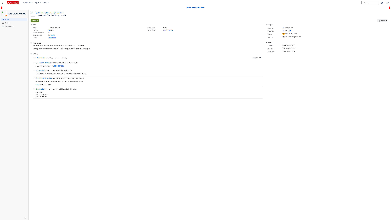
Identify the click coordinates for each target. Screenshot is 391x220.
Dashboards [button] (27, 3)
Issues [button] (45, 3)
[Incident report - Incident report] (49, 27)
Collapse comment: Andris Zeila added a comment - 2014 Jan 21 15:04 (34, 70)
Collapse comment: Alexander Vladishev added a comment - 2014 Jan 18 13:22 (34, 62)
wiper (37, 84)
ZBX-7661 (60, 13)
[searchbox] (370, 2)
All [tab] (34, 58)
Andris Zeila (41, 70)
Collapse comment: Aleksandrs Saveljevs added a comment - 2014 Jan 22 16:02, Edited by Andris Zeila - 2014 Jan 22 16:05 (34, 78)
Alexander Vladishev (44, 63)
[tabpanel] (147, 78)
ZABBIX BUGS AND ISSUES (45, 13)
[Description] (31, 43)
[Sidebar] (25, 217)
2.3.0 (171, 30)
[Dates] (266, 42)
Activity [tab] (64, 58)
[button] (2, 3)
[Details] (31, 24)
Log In (387, 3)
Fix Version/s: (152, 30)
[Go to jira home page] (13, 3)
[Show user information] (290, 31)
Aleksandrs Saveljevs (45, 78)
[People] (266, 24)
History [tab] (57, 58)
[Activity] (31, 53)
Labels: (35, 38)
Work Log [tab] (50, 58)
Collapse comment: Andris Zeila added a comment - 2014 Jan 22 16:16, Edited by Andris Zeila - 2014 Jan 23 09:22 (34, 89)
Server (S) (51, 35)
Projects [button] (37, 3)
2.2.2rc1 (166, 30)
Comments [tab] (40, 58)
